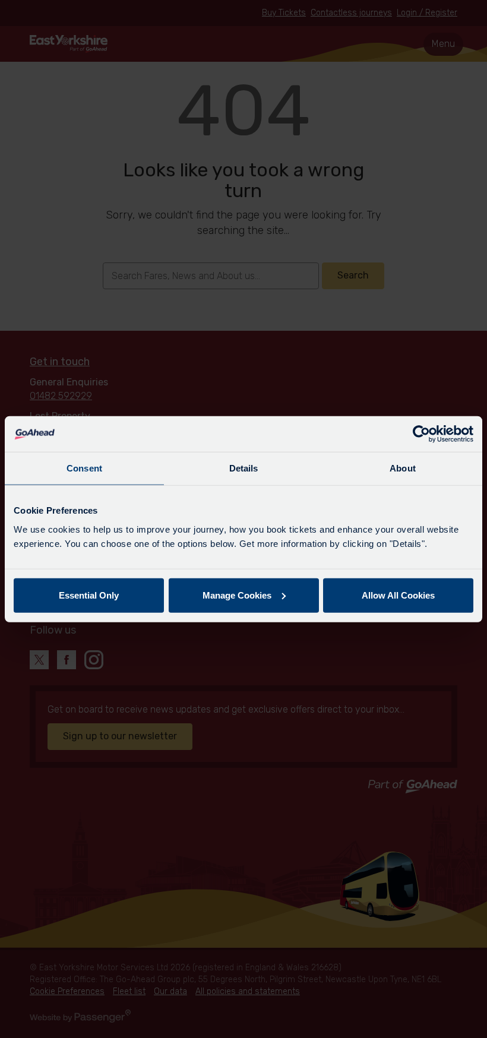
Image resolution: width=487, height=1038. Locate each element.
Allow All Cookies (398, 595)
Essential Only (89, 595)
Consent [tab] (84, 468)
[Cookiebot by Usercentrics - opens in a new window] (421, 434)
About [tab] (403, 468)
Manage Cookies (237, 595)
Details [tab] (243, 468)
